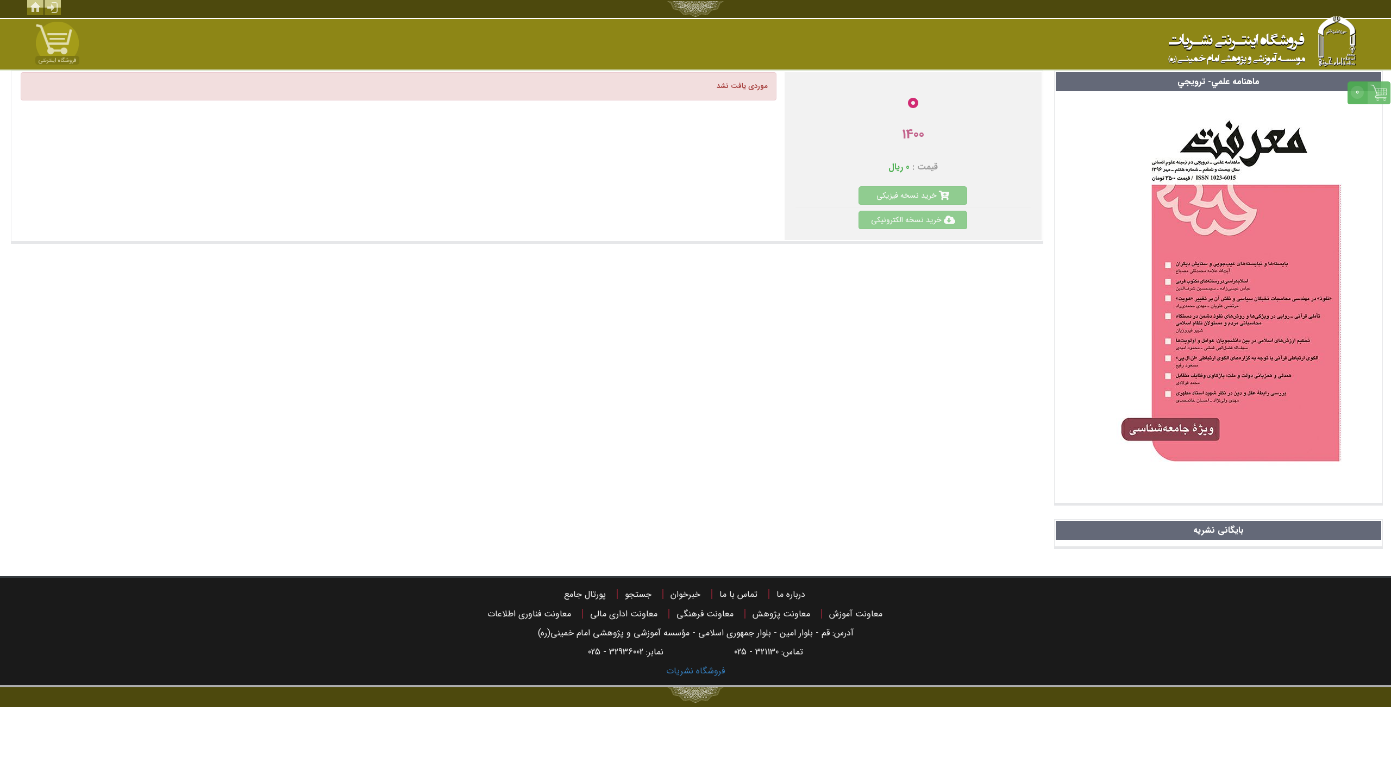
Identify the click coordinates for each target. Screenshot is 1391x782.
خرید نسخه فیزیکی (907, 195)
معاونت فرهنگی (705, 614)
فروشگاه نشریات (695, 671)
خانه (35, 7)
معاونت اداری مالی (623, 614)
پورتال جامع (585, 594)
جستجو (638, 594)
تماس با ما (738, 594)
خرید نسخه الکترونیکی (907, 220)
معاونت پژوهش (781, 614)
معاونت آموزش (855, 614)
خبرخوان (685, 594)
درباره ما (790, 594)
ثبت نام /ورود (53, 7)
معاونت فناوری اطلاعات (529, 614)
